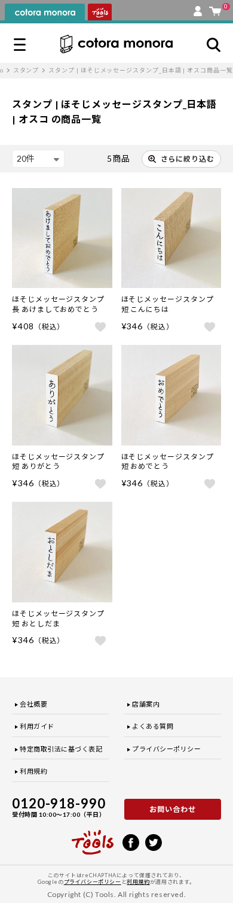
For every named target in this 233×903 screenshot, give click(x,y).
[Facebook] (130, 841)
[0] (215, 8)
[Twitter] (153, 841)
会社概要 (33, 704)
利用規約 (33, 771)
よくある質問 (152, 726)
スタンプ (26, 70)
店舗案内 (146, 704)
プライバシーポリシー (166, 749)
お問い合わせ (172, 809)
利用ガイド (37, 726)
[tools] (93, 837)
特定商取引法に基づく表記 (61, 749)
